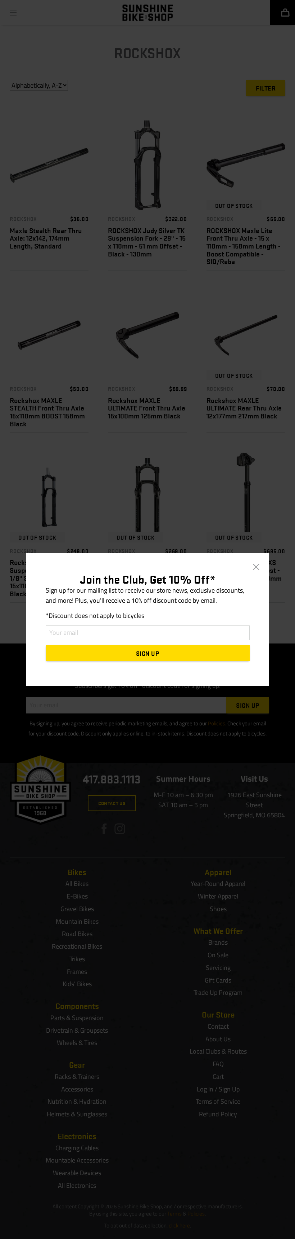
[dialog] (147, 619)
